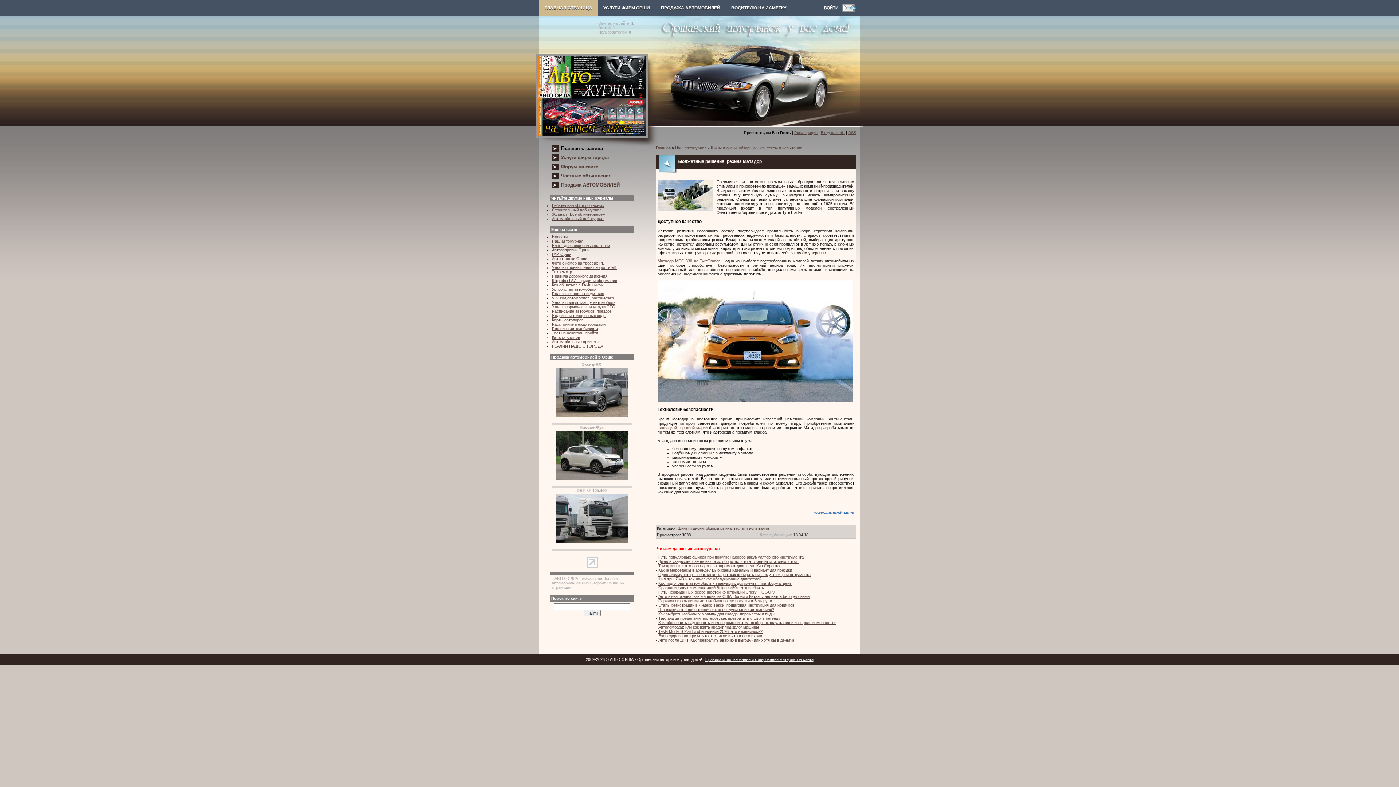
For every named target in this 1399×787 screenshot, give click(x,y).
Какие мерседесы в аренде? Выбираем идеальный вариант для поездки (725, 570)
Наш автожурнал (567, 241)
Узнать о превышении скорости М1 (584, 267)
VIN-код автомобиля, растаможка (583, 298)
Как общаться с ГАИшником (578, 285)
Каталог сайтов (566, 337)
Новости (560, 237)
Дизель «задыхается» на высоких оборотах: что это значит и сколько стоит (728, 561)
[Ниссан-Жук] (592, 478)
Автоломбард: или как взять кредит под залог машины (708, 627)
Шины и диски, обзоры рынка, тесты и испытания (756, 148)
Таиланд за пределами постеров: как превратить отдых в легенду (719, 618)
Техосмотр (562, 272)
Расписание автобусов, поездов (582, 311)
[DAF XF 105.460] (592, 541)
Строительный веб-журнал (576, 210)
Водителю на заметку (758, 8)
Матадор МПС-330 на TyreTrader (689, 261)
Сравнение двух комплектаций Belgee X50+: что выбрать (711, 588)
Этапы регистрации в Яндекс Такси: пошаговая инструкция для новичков (726, 605)
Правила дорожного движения (579, 276)
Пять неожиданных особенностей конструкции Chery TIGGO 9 (716, 592)
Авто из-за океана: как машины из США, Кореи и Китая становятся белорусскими (734, 596)
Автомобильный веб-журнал (578, 218)
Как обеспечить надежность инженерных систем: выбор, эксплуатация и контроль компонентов (747, 622)
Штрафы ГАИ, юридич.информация (584, 280)
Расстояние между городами (579, 324)
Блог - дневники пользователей (581, 245)
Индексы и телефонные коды (579, 315)
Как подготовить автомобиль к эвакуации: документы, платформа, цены (725, 583)
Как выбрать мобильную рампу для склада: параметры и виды (716, 614)
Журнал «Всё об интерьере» (578, 214)
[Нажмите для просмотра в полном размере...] (755, 400)
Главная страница (568, 8)
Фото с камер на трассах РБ (578, 263)
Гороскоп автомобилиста (575, 328)
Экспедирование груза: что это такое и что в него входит (711, 636)
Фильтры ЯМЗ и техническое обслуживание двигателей (709, 579)
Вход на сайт (833, 132)
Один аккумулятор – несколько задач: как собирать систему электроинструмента (734, 574)
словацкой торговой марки (683, 428)
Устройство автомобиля (574, 289)
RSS (852, 132)
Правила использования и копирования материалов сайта (759, 659)
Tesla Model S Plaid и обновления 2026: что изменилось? (710, 631)
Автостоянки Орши (569, 259)
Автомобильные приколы (575, 342)
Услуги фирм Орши (626, 8)
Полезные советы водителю (578, 293)
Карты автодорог (567, 320)
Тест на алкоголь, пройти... (576, 333)
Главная (663, 148)
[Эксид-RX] (592, 415)
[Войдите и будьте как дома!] (833, 10)
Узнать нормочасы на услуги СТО (583, 307)
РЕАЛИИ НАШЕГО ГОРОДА (577, 346)
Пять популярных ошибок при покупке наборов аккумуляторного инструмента (731, 557)
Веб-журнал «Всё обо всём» (578, 205)
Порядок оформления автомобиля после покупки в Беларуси (715, 601)
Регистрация (806, 132)
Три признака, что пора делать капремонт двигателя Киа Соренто (719, 566)
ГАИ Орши (561, 254)
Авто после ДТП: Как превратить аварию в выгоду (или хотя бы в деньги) (726, 640)
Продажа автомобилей (690, 8)
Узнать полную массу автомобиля (583, 302)
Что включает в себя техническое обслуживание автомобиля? (716, 609)
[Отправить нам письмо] (849, 10)
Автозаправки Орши (570, 250)
